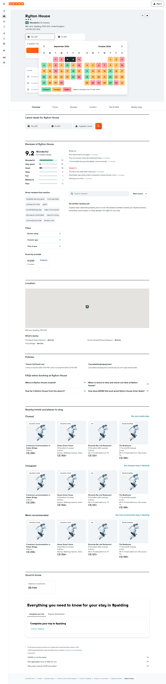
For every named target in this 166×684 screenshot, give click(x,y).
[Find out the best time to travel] (4, 43)
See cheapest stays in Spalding (136, 465)
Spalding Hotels (116, 678)
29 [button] (56, 83)
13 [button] (44, 71)
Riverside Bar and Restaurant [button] (99, 445)
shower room (49, 220)
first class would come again (83, 154)
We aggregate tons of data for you (42, 661)
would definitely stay (34, 210)
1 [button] (55, 59)
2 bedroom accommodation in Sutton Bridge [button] (38, 446)
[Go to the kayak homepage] (16, 3)
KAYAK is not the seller (37, 657)
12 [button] (79, 65)
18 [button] (73, 71)
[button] (4, 3)
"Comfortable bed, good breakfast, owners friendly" (92, 161)
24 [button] (67, 77)
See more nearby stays (140, 416)
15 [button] (56, 71)
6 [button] (44, 65)
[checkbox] (37, 262)
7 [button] (49, 65)
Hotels (39, 678)
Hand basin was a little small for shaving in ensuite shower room (96, 175)
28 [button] (50, 83)
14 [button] (50, 71)
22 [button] (56, 77)
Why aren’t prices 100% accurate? (42, 666)
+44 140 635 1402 (32, 29)
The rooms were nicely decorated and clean (89, 158)
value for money (53, 215)
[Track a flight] (4, 38)
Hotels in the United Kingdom (67, 678)
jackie (45, 204)
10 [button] (67, 65)
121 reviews (45, 22)
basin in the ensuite (51, 210)
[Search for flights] (4, 11)
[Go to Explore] (4, 33)
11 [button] (73, 65)
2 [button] (61, 59)
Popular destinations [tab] (56, 614)
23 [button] (61, 77)
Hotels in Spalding (37, 629)
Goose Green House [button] (65, 445)
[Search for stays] (4, 16)
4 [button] (73, 59)
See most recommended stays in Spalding (132, 515)
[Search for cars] (4, 21)
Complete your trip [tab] (36, 614)
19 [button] (79, 71)
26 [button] (79, 77)
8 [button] (55, 65)
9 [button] (61, 65)
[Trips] (4, 50)
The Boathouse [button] (125, 445)
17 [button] (67, 71)
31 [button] (122, 83)
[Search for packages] (4, 26)
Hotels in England (85, 678)
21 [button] (50, 77)
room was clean (53, 199)
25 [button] (73, 77)
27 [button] (44, 83)
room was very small (33, 220)
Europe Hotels (49, 678)
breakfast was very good (35, 199)
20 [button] (44, 77)
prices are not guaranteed (73, 650)
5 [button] (79, 59)
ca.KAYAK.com (30, 678)
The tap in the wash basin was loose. (86, 172)
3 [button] (67, 59)
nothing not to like (33, 204)
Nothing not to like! (80, 178)
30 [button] (61, 83)
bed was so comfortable (35, 215)
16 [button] (61, 71)
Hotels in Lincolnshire (101, 678)
